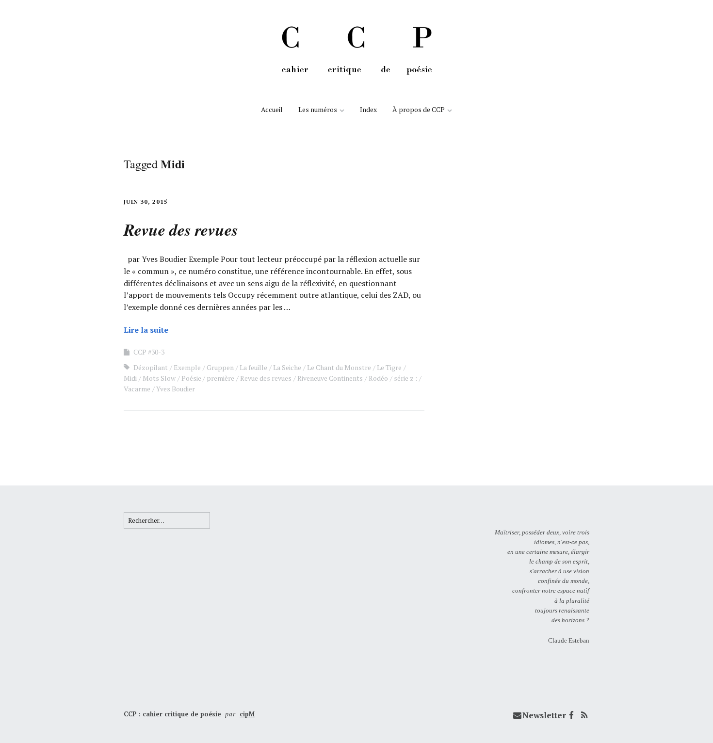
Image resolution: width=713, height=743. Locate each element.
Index (368, 109)
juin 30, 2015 (146, 201)
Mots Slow (159, 378)
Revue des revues (266, 378)
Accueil (272, 109)
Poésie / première (207, 378)
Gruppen (220, 367)
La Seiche (287, 367)
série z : (405, 378)
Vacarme (137, 388)
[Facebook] (571, 715)
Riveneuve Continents (330, 378)
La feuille (253, 367)
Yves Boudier (175, 388)
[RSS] (584, 715)
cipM (247, 714)
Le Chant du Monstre (339, 367)
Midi (130, 378)
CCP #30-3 (148, 351)
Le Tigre (389, 367)
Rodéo (378, 378)
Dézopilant (150, 367)
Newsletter (544, 715)
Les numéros (317, 109)
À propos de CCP (418, 109)
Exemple (187, 367)
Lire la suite (146, 329)
